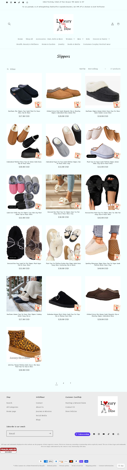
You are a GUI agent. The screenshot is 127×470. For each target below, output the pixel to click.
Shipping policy (91, 465)
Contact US (70, 407)
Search (9, 403)
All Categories (12, 407)
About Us (40, 407)
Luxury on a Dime (24, 465)
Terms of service (77, 465)
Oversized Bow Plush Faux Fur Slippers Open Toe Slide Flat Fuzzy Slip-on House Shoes (102, 213)
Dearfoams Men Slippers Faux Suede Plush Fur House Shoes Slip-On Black (24, 112)
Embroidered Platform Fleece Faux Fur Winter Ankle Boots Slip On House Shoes (24, 163)
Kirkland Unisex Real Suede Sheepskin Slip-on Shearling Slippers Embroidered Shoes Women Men (63, 112)
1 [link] (56, 383)
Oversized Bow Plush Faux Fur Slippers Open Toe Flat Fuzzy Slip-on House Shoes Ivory (64, 213)
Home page (11, 411)
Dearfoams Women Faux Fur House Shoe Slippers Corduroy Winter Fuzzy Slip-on (24, 315)
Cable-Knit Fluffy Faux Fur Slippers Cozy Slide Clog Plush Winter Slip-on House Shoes (24, 213)
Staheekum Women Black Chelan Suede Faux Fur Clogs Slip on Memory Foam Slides (63, 315)
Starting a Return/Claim (75, 403)
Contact (39, 403)
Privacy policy (64, 465)
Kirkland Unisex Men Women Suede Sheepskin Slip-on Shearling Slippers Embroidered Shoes (103, 315)
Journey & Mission (44, 411)
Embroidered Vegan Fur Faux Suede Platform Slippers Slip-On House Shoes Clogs (63, 163)
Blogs (38, 419)
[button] (9, 24)
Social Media (41, 415)
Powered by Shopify (38, 465)
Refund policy (52, 465)
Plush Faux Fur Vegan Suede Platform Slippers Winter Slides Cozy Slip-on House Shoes (103, 163)
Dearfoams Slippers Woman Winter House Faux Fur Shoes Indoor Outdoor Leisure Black (103, 112)
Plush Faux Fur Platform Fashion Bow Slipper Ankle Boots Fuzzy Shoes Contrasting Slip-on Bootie (63, 264)
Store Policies (71, 411)
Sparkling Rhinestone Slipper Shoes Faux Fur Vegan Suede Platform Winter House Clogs (103, 264)
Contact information (106, 465)
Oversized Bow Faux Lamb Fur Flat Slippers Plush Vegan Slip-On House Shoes (24, 264)
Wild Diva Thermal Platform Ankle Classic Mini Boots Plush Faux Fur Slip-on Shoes (24, 366)
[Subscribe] (50, 433)
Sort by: (83, 69)
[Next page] (70, 383)
